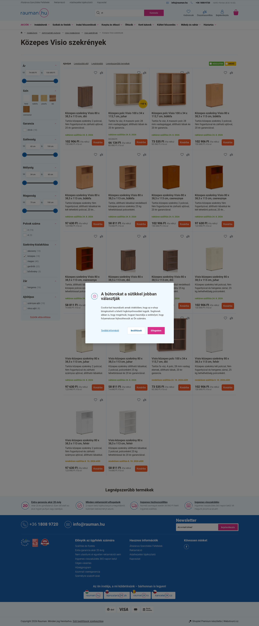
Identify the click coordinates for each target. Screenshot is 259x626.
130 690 (49, 73)
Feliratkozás (228, 527)
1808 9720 (43, 524)
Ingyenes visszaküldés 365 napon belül (96, 558)
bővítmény (34, 271)
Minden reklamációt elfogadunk (103, 502)
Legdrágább (97, 63)
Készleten (218, 64)
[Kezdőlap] (21, 33)
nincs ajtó (33, 308)
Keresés (154, 12)
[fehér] (26, 100)
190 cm (50, 202)
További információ (110, 330)
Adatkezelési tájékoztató (81, 2)
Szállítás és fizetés (85, 546)
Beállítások (136, 330)
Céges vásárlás (83, 563)
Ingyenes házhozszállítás (154, 502)
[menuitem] (25, 25)
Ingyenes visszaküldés (207, 502)
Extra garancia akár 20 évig (46, 502)
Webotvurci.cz (230, 621)
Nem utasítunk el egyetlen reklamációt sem (98, 554)
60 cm (33, 146)
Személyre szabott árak (87, 575)
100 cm (50, 146)
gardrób (33, 266)
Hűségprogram (83, 567)
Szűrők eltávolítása (40, 317)
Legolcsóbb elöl (81, 63)
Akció (231, 64)
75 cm (33, 202)
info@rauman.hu (89, 524)
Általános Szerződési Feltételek (35, 2)
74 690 (32, 73)
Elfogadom (156, 330)
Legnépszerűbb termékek (118, 63)
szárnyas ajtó (36, 303)
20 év (32, 130)
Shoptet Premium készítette (207, 621)
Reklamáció (59, 2)
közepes (33, 256)
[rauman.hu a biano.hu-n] (35, 544)
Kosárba (98, 142)
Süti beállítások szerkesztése (88, 621)
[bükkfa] (35, 100)
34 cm (33, 174)
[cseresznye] (26, 111)
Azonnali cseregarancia (87, 571)
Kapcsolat (102, 2)
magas (33, 261)
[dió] (52, 100)
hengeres (34, 287)
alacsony (34, 251)
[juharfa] (44, 100)
